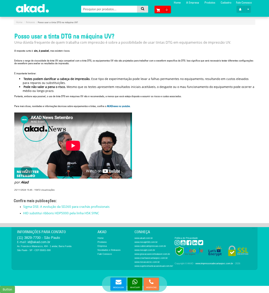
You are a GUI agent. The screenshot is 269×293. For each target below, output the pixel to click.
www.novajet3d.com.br (146, 242)
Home (177, 2)
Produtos (209, 2)
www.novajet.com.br (144, 250)
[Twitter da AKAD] (200, 244)
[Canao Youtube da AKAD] (183, 244)
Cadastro (226, 2)
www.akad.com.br (143, 238)
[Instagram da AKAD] (177, 244)
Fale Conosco (244, 2)
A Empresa (192, 2)
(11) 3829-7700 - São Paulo (38, 238)
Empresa (102, 246)
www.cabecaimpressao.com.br (150, 246)
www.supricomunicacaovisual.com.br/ (153, 266)
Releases (30, 22)
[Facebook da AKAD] (188, 244)
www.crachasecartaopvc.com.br (151, 258)
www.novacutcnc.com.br (147, 262)
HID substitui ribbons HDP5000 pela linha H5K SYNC (61, 213)
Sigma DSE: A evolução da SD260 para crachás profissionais (66, 206)
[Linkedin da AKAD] (194, 244)
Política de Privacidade (186, 238)
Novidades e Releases (109, 250)
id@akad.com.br (39, 242)
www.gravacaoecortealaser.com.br (152, 254)
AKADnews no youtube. (119, 106)
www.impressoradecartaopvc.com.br (214, 263)
